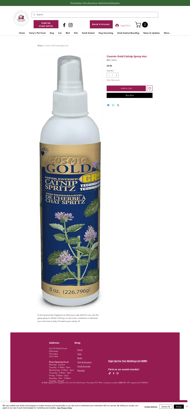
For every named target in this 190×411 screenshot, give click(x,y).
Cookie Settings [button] (151, 406)
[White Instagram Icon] (117, 373)
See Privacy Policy (64, 407)
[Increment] (116, 75)
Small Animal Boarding (109, 3)
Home (40, 45)
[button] (142, 24)
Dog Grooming (90, 3)
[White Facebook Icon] (113, 373)
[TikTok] (109, 373)
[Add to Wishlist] (150, 88)
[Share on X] (118, 105)
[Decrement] (108, 75)
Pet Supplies (76, 3)
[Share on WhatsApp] (113, 105)
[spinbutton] (112, 75)
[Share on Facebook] (108, 105)
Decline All (166, 406)
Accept (179, 406)
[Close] (186, 406)
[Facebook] (64, 25)
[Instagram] (70, 25)
